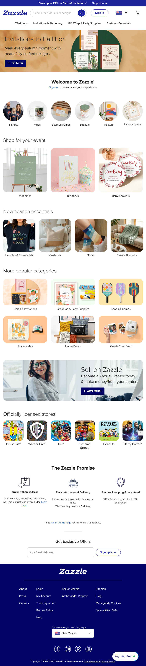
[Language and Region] (122, 13)
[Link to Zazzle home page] (16, 12)
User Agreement (92, 661)
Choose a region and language (69, 627)
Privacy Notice (108, 661)
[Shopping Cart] (138, 13)
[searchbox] (58, 13)
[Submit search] (81, 13)
